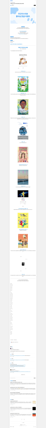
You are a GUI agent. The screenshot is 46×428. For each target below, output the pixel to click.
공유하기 (35, 426)
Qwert (12, 358)
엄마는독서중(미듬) (13, 369)
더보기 (35, 0)
